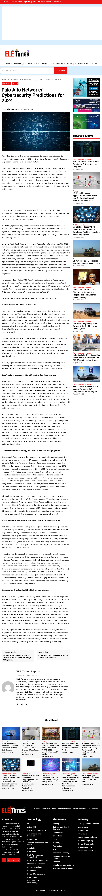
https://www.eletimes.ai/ (26, 676)
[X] (27, 704)
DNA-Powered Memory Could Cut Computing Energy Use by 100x (50, 779)
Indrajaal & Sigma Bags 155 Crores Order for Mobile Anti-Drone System (86, 326)
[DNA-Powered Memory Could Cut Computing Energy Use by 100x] (51, 764)
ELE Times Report (11, 109)
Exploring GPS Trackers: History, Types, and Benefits (53, 656)
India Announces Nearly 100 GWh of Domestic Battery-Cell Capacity (10, 747)
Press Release (13, 79)
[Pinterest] (13, 860)
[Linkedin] (22, 704)
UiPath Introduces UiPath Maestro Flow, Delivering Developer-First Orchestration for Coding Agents (11, 781)
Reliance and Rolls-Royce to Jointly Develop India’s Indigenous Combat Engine (85, 389)
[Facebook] (17, 704)
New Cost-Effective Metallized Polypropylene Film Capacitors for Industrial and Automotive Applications (30, 782)
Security (15, 83)
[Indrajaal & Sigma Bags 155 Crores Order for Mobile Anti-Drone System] (86, 311)
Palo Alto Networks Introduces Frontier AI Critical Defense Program (86, 164)
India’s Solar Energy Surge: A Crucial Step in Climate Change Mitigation (17, 657)
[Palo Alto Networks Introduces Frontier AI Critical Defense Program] (86, 149)
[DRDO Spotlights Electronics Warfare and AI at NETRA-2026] (86, 248)
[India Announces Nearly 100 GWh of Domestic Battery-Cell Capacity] (11, 733)
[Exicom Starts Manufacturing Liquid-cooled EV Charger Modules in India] (31, 733)
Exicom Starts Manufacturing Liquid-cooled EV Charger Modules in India (30, 748)
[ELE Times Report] (8, 687)
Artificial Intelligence (81, 225)
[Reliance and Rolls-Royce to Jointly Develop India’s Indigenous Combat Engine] (86, 374)
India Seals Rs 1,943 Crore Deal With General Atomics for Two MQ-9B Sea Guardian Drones (86, 357)
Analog (75, 191)
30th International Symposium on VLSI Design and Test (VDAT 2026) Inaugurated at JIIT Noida (50, 749)
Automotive (6, 742)
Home (4, 79)
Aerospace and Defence (82, 159)
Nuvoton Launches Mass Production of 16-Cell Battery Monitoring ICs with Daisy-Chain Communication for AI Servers (70, 782)
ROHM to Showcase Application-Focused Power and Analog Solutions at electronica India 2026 (91, 749)
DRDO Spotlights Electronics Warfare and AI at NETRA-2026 (90, 779)
